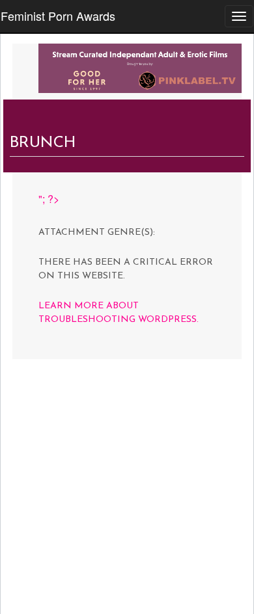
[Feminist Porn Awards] (140, 66)
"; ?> (48, 199)
